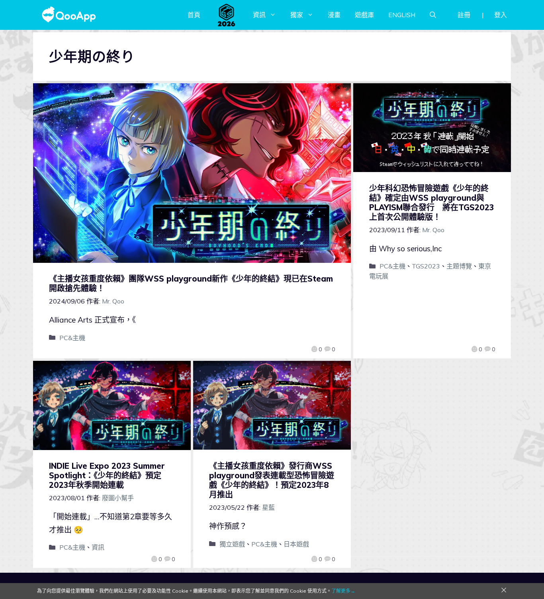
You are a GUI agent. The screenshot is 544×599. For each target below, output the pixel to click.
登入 (500, 15)
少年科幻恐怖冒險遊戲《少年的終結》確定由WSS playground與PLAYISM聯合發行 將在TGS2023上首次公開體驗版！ (431, 202)
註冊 (464, 15)
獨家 (296, 15)
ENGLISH (401, 15)
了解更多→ (343, 591)
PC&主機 (72, 338)
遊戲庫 (364, 15)
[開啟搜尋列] (433, 15)
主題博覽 (459, 266)
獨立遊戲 (232, 544)
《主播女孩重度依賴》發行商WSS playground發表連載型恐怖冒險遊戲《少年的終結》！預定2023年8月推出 (271, 480)
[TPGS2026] (226, 14)
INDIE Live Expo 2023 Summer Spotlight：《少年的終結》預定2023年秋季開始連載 (107, 475)
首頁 (194, 15)
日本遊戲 (296, 544)
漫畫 (334, 15)
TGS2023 (426, 266)
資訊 (259, 15)
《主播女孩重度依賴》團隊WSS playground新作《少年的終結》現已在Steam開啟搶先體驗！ (191, 283)
